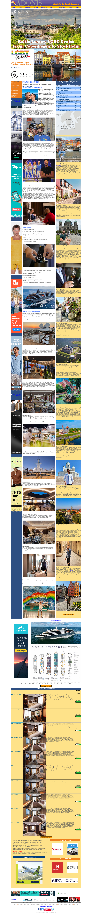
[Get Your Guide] (16, 332)
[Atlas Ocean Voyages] (22, 78)
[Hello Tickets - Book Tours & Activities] (16, 395)
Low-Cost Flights (14, 90)
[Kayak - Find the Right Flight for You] (40, 900)
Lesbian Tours (62, 7)
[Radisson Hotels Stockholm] (72, 872)
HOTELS (76, 904)
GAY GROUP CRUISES (28, 904)
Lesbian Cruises (44, 7)
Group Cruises (28, 7)
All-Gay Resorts (14, 95)
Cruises (20, 7)
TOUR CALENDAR (62, 904)
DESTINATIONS (69, 904)
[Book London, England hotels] (57, 872)
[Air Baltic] (29, 883)
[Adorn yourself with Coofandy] (16, 390)
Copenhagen (58, 165)
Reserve (12, 88)
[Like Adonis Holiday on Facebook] (39, 910)
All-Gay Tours (13, 96)
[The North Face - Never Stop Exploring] (51, 900)
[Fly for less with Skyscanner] (21, 677)
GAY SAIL (35, 904)
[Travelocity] (14, 899)
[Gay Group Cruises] (21, 59)
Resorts (70, 7)
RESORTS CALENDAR (52, 904)
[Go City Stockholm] (33, 895)
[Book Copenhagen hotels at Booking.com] (72, 854)
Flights (77, 7)
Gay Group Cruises (15, 85)
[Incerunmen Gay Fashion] (16, 511)
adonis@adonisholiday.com (46, 906)
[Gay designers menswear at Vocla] (16, 274)
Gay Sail (36, 7)
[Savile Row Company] (16, 159)
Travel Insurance (14, 91)
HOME (15, 904)
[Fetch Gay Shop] (62, 902)
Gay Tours (52, 7)
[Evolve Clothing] (16, 453)
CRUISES (20, 904)
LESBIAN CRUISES (42, 904)
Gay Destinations (14, 93)
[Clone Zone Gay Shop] (74, 902)
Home (13, 7)
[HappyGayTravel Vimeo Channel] (52, 910)
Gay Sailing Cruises (15, 87)
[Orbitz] (28, 902)
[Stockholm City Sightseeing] (16, 101)
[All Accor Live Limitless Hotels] (64, 882)
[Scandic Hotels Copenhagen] (57, 854)
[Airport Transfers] (62, 893)
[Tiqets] (16, 217)
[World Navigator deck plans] (56, 681)
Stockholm (71, 570)
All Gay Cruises (14, 83)
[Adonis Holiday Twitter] (42, 910)
